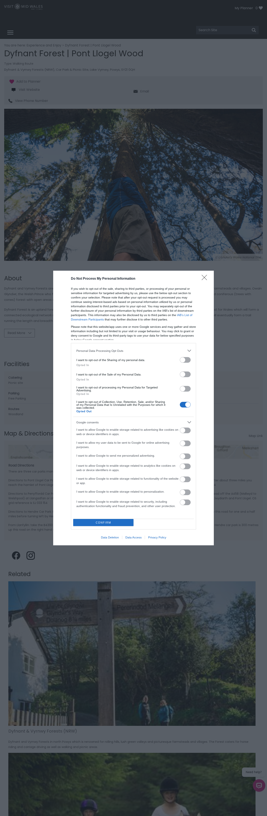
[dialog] (133, 408)
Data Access (133, 537)
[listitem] (133, 350)
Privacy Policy (157, 537)
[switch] (185, 360)
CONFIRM (103, 522)
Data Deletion (110, 537)
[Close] (206, 279)
